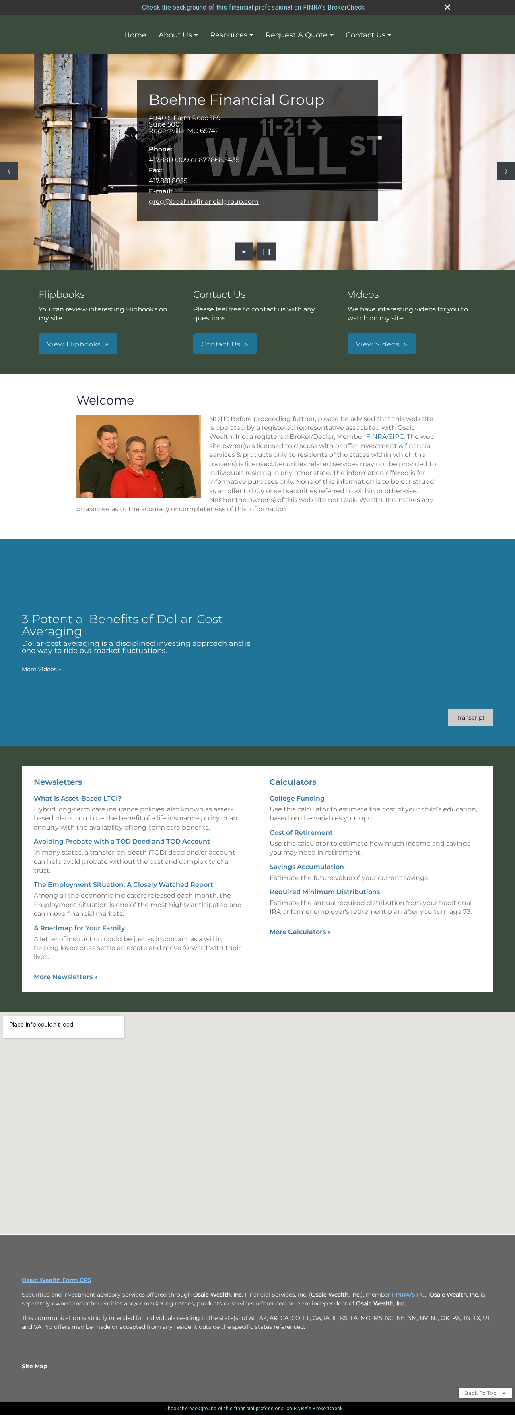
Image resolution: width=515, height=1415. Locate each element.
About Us (175, 35)
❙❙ (267, 251)
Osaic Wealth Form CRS (56, 1280)
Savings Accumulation (307, 867)
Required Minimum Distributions (325, 892)
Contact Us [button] (221, 344)
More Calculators (300, 932)
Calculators (293, 782)
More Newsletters (66, 977)
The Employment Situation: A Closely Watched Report (123, 884)
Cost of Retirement (301, 832)
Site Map (34, 1366)
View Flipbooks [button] (74, 344)
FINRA (376, 436)
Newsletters (58, 782)
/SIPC (417, 1294)
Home (135, 35)
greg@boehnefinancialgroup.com (204, 201)
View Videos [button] (378, 344)
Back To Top (481, 1393)
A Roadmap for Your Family (79, 928)
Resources (228, 35)
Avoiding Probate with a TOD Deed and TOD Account (122, 841)
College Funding (297, 798)
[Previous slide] (9, 171)
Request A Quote (297, 35)
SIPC (396, 436)
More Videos (41, 669)
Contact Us (365, 35)
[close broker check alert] (447, 7)
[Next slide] (506, 171)
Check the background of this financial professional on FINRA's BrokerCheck (253, 7)
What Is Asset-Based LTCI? (78, 798)
